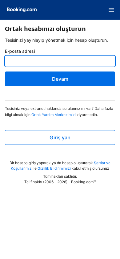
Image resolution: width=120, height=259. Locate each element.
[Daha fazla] (111, 9)
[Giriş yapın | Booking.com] (22, 9)
